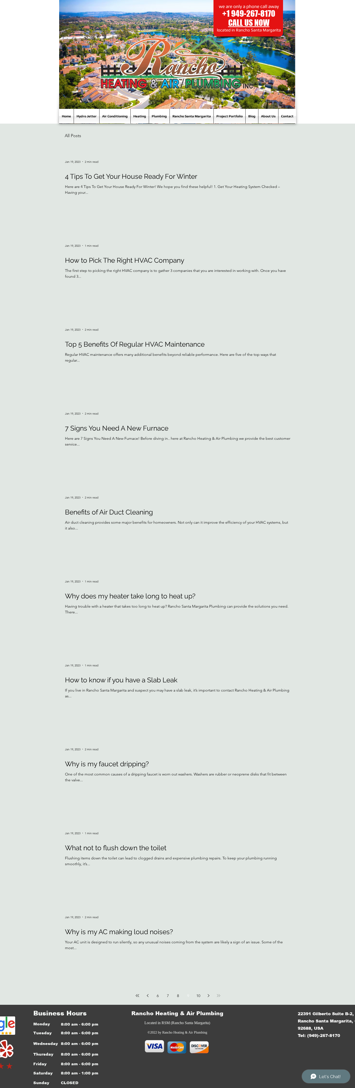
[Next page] (208, 995)
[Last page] (218, 995)
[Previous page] (147, 995)
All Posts (73, 135)
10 (198, 995)
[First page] (137, 995)
